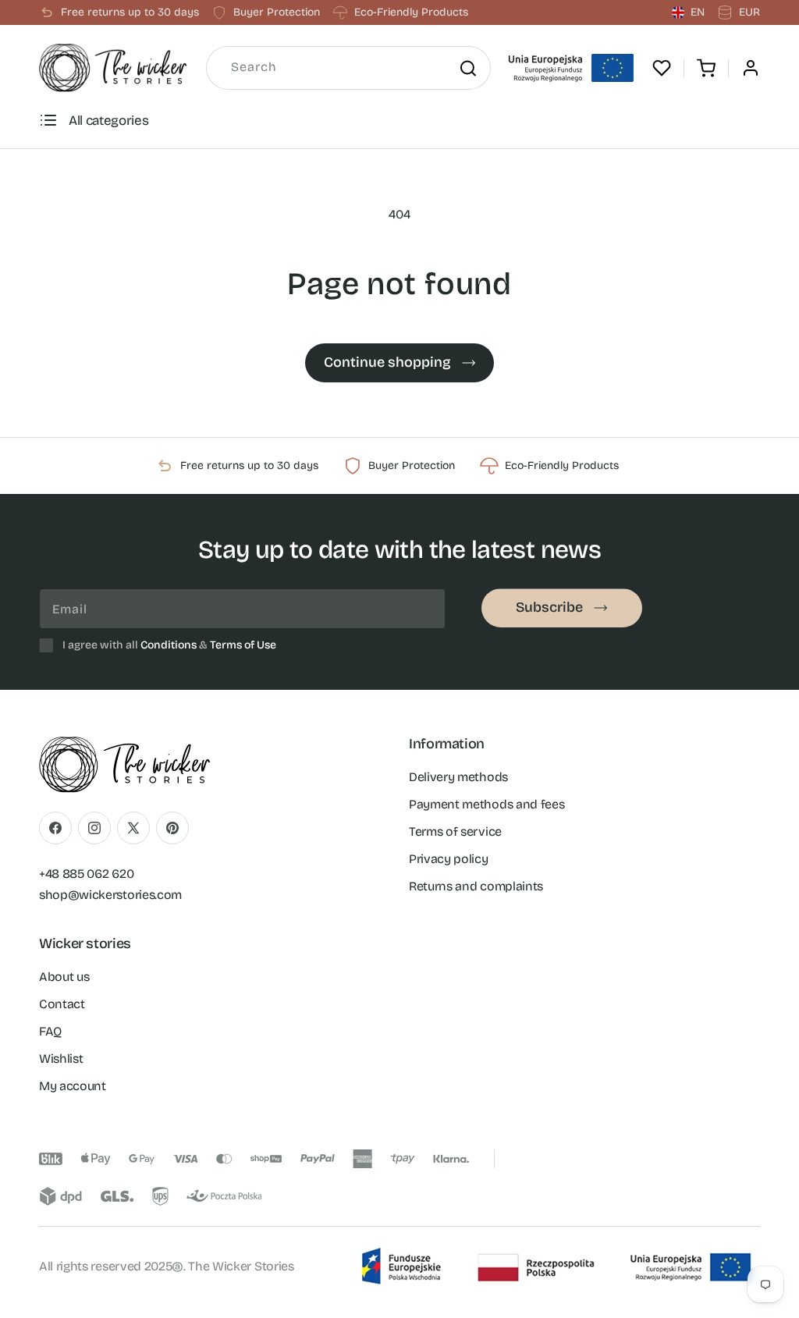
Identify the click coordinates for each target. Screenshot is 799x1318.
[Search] (467, 68)
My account (72, 1085)
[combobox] (348, 68)
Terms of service (455, 831)
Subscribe (549, 607)
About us (64, 976)
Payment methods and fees (486, 804)
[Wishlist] (661, 68)
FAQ (50, 1031)
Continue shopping (387, 362)
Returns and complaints (476, 886)
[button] (706, 68)
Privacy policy (448, 858)
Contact (62, 1003)
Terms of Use (243, 645)
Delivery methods (458, 776)
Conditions (168, 645)
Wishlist (61, 1058)
